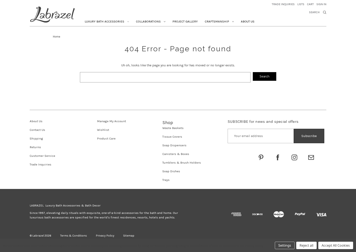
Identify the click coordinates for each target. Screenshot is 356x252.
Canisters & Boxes (175, 154)
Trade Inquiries (40, 164)
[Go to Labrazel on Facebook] (278, 157)
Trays (166, 180)
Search (314, 12)
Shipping (36, 138)
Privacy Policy (254, 245)
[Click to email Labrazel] (311, 157)
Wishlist (103, 130)
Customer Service (42, 156)
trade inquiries (283, 4)
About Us (247, 21)
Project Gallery (185, 21)
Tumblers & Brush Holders (181, 162)
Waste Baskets (173, 128)
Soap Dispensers (174, 145)
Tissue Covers (172, 136)
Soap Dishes (171, 171)
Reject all (306, 245)
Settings (284, 245)
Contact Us (37, 130)
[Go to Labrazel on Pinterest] (261, 157)
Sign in (321, 4)
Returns (35, 147)
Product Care (106, 138)
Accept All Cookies (336, 245)
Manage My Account (111, 121)
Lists (300, 4)
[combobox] (165, 77)
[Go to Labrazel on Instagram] (294, 157)
